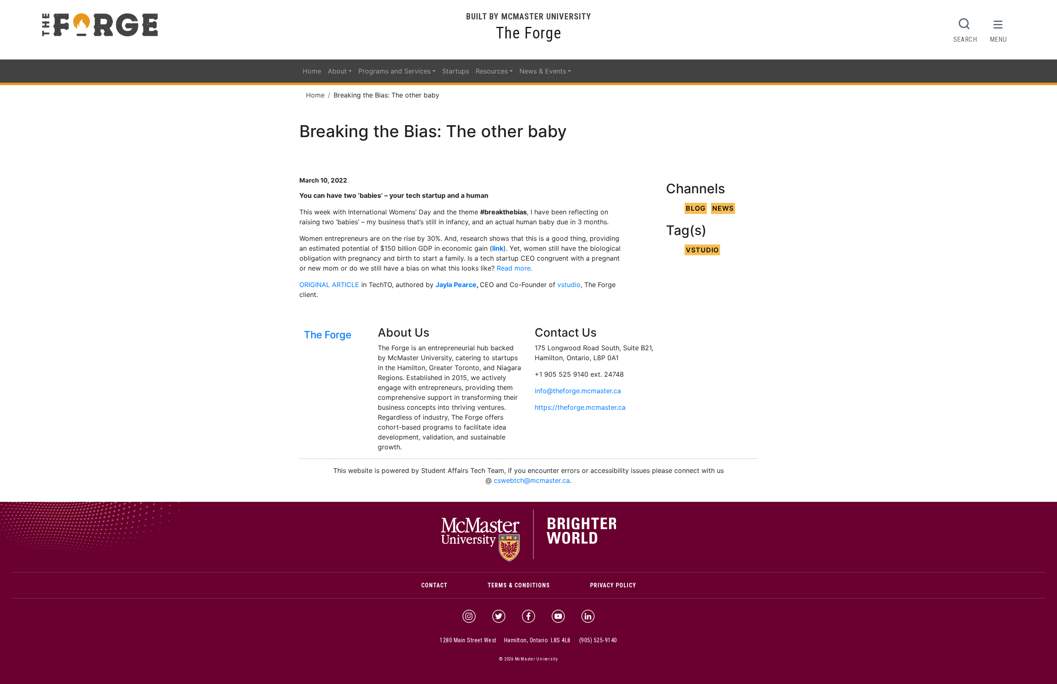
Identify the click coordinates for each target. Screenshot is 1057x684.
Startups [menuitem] (455, 71)
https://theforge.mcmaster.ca (580, 407)
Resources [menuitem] (492, 71)
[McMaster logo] (528, 559)
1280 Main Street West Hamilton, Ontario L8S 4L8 (505, 640)
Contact (434, 585)
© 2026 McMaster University (528, 659)
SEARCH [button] (965, 39)
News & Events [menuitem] (542, 71)
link (497, 248)
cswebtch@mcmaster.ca (532, 480)
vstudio (569, 284)
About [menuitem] (337, 71)
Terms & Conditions (519, 585)
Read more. (514, 268)
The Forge (529, 33)
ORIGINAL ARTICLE (329, 284)
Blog (696, 208)
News (723, 208)
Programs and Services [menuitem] (394, 71)
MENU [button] (998, 39)
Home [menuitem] (312, 71)
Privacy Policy (613, 585)
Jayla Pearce (456, 284)
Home (315, 95)
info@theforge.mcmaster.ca (578, 391)
